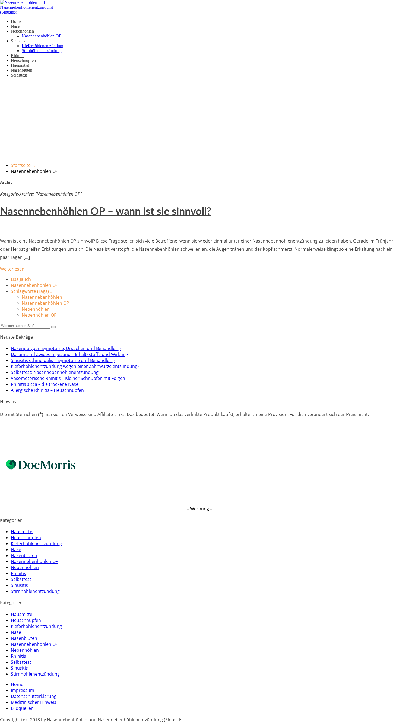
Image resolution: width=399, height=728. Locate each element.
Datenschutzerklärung (33, 696)
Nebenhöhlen (22, 31)
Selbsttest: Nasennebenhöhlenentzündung (55, 372)
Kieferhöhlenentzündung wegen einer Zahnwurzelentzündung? (75, 366)
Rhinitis (17, 55)
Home (16, 21)
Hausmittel (20, 65)
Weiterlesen (12, 269)
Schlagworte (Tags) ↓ (31, 291)
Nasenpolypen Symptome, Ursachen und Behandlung (66, 348)
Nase (15, 26)
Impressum (22, 690)
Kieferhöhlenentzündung (43, 45)
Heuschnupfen (23, 60)
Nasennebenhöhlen (42, 297)
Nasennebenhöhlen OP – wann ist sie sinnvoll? (105, 211)
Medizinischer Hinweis (33, 702)
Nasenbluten (21, 70)
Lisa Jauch (21, 279)
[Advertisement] (199, 120)
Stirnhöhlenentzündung (42, 50)
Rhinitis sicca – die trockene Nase (44, 384)
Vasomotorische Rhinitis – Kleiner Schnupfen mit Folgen (68, 378)
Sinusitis (18, 41)
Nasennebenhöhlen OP (41, 36)
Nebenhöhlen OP (39, 315)
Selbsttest (19, 75)
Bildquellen (22, 708)
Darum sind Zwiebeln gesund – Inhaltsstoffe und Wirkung (69, 354)
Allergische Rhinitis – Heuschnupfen (47, 390)
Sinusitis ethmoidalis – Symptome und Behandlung (63, 360)
